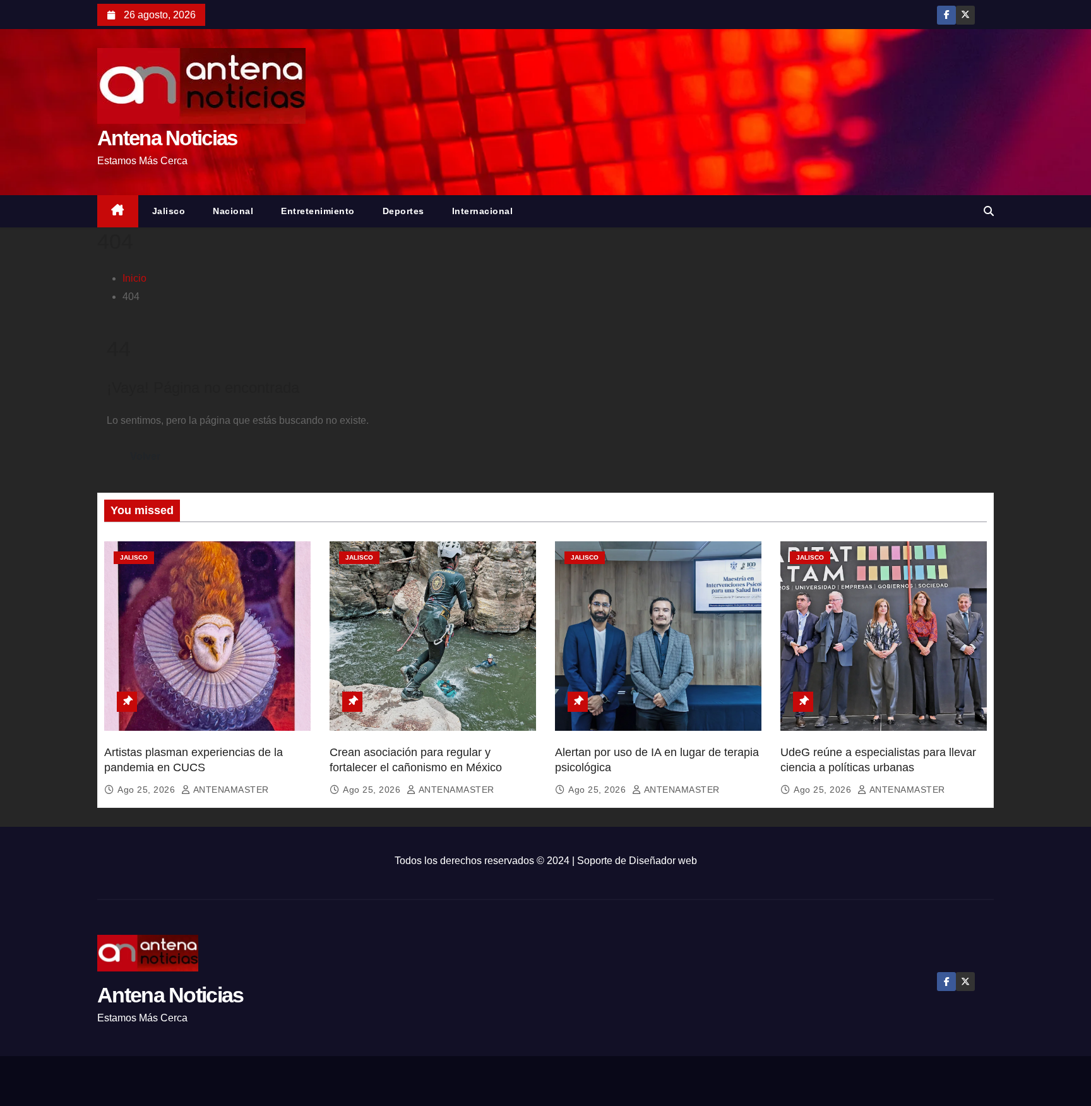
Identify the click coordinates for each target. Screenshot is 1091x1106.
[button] (989, 211)
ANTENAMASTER (230, 789)
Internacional (482, 211)
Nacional (233, 211)
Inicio (134, 278)
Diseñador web (663, 860)
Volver (145, 456)
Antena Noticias (167, 138)
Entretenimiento (318, 211)
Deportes (403, 211)
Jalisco (169, 211)
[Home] (117, 211)
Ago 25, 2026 (147, 789)
